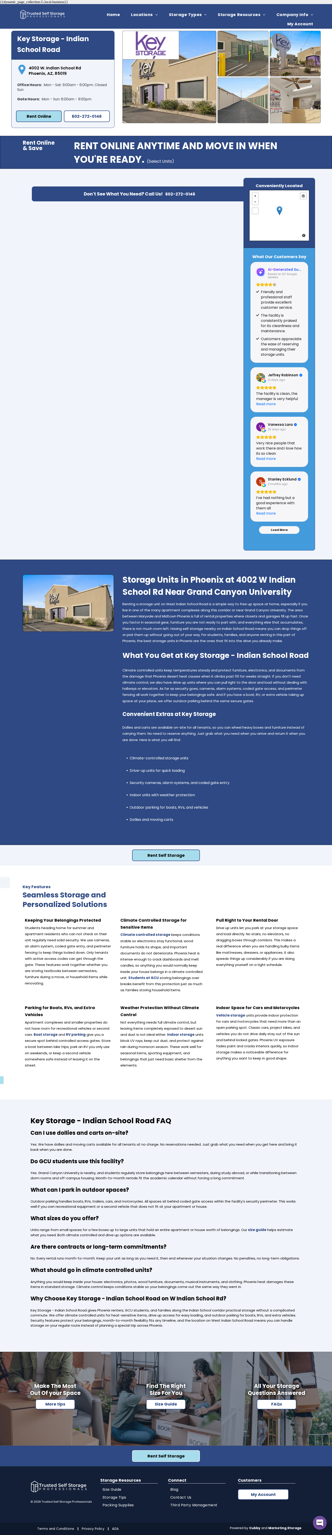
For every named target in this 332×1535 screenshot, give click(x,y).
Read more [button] (266, 404)
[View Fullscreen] (255, 211)
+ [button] (255, 196)
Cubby (254, 1528)
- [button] (255, 202)
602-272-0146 (180, 194)
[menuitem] (115, 14)
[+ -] (279, 215)
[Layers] (303, 196)
